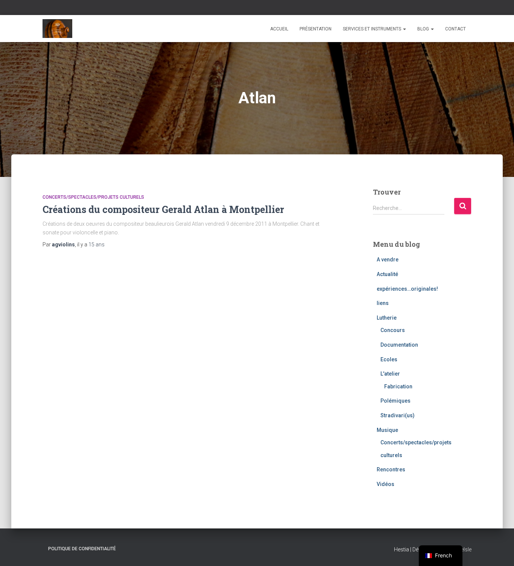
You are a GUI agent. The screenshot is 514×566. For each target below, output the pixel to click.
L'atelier (390, 374)
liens (383, 303)
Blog (423, 29)
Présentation (316, 29)
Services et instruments (372, 29)
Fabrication (398, 386)
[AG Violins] (57, 28)
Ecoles (388, 359)
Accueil (279, 29)
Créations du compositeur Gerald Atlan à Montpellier (163, 209)
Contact (455, 29)
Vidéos (385, 484)
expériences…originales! (407, 289)
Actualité (387, 274)
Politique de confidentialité (82, 548)
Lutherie (387, 318)
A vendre (387, 260)
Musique (387, 430)
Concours (392, 330)
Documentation (399, 345)
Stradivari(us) (397, 415)
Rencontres (391, 469)
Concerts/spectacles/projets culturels (93, 197)
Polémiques (395, 401)
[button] (404, 29)
